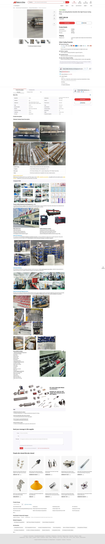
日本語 (64, 537)
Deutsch (50, 537)
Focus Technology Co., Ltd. (45, 539)
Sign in (91, 2)
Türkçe (74, 537)
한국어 (61, 537)
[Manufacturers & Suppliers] (19, 2)
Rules (91, 5)
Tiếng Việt (77, 537)
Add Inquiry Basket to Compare (35, 46)
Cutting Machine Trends (56, 530)
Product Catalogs (28, 504)
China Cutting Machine (57, 527)
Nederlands (54, 537)
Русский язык (43, 537)
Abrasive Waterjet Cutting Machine (48, 522)
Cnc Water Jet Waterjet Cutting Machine (33, 530)
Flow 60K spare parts (16, 510)
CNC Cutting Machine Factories (30, 527)
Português (34, 537)
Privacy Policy (69, 539)
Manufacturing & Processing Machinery (22, 7)
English (27, 537)
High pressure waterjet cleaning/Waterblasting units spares (23, 508)
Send (21, 448)
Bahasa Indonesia (82, 537)
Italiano (47, 537)
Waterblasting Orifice (56, 506)
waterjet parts (35, 506)
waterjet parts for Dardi (76, 508)
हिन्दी (67, 537)
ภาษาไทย (70, 537)
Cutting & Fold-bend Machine (33, 7)
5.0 (78, 91)
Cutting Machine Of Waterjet (82, 527)
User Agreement (58, 539)
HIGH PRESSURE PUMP (17, 506)
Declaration (64, 539)
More (14, 532)
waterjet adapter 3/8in (56, 508)
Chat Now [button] (85, 22)
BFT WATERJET (74, 506)
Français (38, 537)
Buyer (67, 5)
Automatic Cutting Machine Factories (44, 527)
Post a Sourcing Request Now (43, 448)
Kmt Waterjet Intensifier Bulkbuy (67, 530)
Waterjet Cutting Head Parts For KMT (58, 510)
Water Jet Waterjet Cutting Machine (69, 527)
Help (72, 5)
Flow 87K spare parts (75, 510)
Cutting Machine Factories (18, 527)
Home (14, 7)
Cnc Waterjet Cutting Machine (19, 530)
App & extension (78, 5)
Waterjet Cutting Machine (42, 7)
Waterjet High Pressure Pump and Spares (40, 508)
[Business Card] (90, 94)
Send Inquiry (67, 22)
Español (30, 537)
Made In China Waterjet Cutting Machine (39, 510)
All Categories (17, 5)
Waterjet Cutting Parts (46, 530)
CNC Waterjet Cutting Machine (19, 522)
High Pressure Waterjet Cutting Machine (33, 522)
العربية (58, 537)
